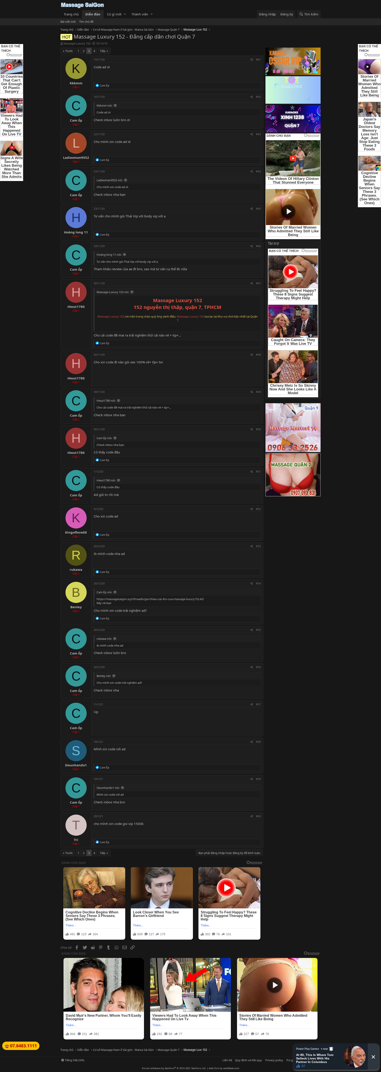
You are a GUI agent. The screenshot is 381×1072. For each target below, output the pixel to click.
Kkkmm (76, 83)
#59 (258, 779)
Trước (69, 51)
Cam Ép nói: (104, 438)
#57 (258, 704)
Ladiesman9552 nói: (110, 180)
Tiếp (102, 51)
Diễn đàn (92, 14)
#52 (258, 509)
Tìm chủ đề (86, 22)
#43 (258, 134)
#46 (258, 246)
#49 (258, 392)
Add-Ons (214, 1068)
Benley (76, 607)
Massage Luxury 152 (77, 43)
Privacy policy (274, 1060)
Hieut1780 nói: (106, 401)
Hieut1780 (76, 306)
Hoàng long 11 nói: (109, 255)
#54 (258, 583)
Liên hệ (227, 1060)
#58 (258, 742)
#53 (258, 546)
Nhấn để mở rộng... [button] (177, 328)
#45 (258, 209)
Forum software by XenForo (174, 1068)
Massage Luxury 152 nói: (113, 292)
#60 (258, 816)
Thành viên (139, 14)
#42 (258, 97)
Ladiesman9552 (76, 157)
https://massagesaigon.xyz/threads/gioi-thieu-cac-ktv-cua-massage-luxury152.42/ (150, 599)
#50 (258, 429)
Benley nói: (104, 676)
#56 (258, 667)
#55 (258, 630)
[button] (125, 14)
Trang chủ (71, 14)
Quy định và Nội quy (248, 1060)
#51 (258, 471)
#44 (258, 171)
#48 (258, 355)
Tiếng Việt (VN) (74, 1060)
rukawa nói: (104, 639)
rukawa (76, 569)
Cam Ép (76, 120)
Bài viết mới (68, 22)
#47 (258, 283)
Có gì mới (114, 14)
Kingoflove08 (76, 532)
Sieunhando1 (76, 765)
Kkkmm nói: (104, 105)
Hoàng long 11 (76, 232)
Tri (76, 839)
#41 (258, 59)
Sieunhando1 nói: (108, 788)
